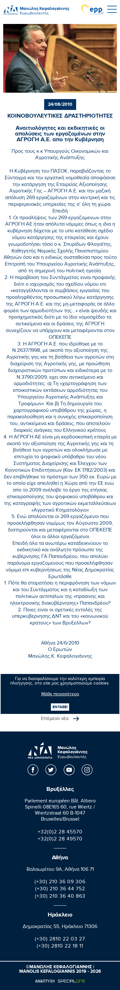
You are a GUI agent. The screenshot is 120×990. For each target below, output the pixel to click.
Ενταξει (60, 707)
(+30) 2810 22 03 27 (60, 940)
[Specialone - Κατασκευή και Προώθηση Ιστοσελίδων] (60, 981)
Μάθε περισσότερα (60, 694)
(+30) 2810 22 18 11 (60, 947)
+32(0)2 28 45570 (60, 833)
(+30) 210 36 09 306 (60, 882)
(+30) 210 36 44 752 (60, 889)
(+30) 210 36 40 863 (60, 897)
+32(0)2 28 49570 (60, 840)
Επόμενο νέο (55, 719)
